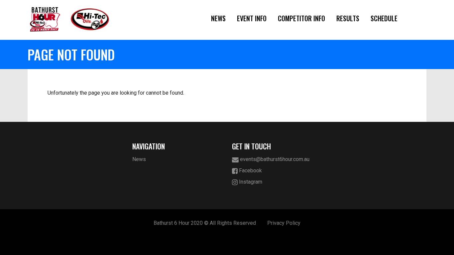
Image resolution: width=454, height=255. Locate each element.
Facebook (250, 170)
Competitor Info (301, 18)
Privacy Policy (283, 223)
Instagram (250, 182)
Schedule (384, 18)
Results (347, 18)
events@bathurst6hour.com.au (274, 159)
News (218, 18)
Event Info (252, 18)
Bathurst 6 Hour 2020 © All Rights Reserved (205, 223)
